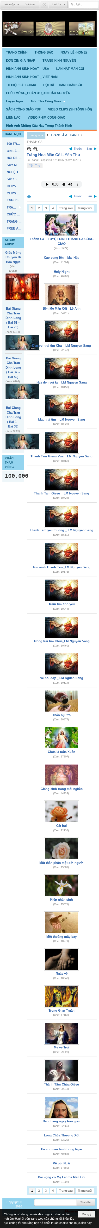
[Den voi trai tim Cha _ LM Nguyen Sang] (61, 331)
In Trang (29, 196)
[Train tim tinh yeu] (61, 590)
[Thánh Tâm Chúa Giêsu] (61, 1070)
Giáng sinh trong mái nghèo (62, 789)
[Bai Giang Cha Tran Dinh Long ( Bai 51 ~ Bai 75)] (22, 342)
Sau (89, 148)
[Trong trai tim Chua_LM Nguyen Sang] (61, 627)
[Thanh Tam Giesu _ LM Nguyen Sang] (61, 479)
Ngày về (62, 973)
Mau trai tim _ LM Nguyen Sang (61, 419)
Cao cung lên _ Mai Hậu (61, 257)
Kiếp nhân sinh (61, 899)
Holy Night (61, 272)
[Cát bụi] (61, 811)
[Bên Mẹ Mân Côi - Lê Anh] (61, 294)
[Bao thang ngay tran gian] (61, 1107)
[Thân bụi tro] (61, 701)
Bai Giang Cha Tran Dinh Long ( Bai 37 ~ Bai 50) (13, 367)
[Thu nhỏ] (29, 148)
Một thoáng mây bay (61, 936)
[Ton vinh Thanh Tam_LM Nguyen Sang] (61, 553)
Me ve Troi (61, 1047)
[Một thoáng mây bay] (61, 922)
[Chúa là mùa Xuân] (61, 737)
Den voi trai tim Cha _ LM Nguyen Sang (61, 345)
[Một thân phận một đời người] (61, 848)
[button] (48, 101)
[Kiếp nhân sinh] (61, 885)
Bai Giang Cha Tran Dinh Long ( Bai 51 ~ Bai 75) (13, 318)
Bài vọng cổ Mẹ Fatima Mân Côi (61, 1177)
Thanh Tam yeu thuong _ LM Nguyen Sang (61, 530)
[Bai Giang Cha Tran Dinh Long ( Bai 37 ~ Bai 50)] (22, 391)
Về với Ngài (61, 1163)
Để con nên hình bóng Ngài (61, 1149)
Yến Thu (34, 165)
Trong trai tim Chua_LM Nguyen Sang (62, 641)
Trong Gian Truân (61, 1010)
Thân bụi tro (61, 715)
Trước (78, 148)
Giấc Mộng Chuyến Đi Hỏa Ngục (13, 257)
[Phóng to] (35, 148)
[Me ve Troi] (61, 1033)
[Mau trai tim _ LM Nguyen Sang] (61, 405)
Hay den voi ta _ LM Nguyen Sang (62, 382)
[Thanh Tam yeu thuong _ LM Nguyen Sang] (61, 516)
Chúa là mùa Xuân (61, 752)
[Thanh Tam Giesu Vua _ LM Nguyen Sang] (61, 442)
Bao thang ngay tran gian (61, 1121)
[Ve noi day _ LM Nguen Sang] (61, 663)
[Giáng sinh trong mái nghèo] (61, 774)
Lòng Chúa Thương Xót (61, 1135)
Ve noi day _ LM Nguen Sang (61, 678)
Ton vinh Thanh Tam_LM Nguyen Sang (61, 567)
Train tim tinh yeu (62, 604)
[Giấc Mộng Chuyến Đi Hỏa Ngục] (22, 287)
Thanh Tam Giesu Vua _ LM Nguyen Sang (62, 456)
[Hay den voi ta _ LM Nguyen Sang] (61, 368)
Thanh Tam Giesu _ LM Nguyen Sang (61, 493)
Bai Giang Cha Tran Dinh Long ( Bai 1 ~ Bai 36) (13, 417)
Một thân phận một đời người (61, 863)
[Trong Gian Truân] (61, 996)
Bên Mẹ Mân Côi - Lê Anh (61, 308)
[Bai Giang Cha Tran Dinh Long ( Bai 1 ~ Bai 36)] (22, 441)
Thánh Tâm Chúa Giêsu (61, 1084)
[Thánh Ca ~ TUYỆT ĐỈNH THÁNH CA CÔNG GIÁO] (61, 225)
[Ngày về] (61, 959)
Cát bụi (61, 826)
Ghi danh (30, 4)
